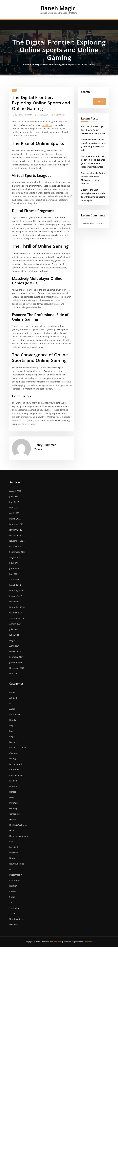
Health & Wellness (18, 825)
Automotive (14, 714)
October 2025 (15, 546)
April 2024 (14, 645)
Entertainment (16, 775)
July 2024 (13, 629)
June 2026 (14, 502)
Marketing (14, 852)
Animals (13, 697)
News (12, 858)
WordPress (57, 941)
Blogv (12, 736)
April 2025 (14, 579)
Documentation (16, 764)
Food (11, 797)
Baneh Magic (58, 8)
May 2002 (14, 673)
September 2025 (17, 552)
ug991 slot (47, 125)
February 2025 (16, 590)
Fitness (12, 791)
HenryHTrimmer (23, 114)
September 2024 (17, 618)
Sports (12, 902)
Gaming (13, 808)
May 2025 (14, 574)
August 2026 (15, 491)
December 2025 (16, 535)
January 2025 (15, 596)
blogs (12, 731)
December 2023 (16, 668)
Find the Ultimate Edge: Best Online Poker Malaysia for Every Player (93, 130)
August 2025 (15, 557)
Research (13, 891)
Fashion (13, 780)
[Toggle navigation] (59, 25)
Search (85, 92)
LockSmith (14, 847)
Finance (13, 786)
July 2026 (13, 496)
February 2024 (16, 657)
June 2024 (14, 634)
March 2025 (15, 585)
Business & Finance (18, 747)
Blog (15, 90)
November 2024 (17, 607)
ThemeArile (88, 941)
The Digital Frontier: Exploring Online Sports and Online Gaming (63, 64)
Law (11, 841)
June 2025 (14, 568)
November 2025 (17, 540)
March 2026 (15, 518)
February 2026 (16, 524)
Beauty (12, 720)
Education (14, 769)
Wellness (13, 924)
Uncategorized (16, 919)
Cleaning (13, 753)
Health (12, 819)
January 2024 (15, 662)
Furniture (13, 802)
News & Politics (16, 863)
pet (11, 869)
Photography (15, 874)
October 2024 (15, 612)
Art (10, 703)
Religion (13, 885)
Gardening (14, 814)
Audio (12, 709)
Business (13, 742)
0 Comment (59, 114)
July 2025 (13, 563)
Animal (12, 692)
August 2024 (15, 623)
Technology (14, 908)
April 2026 (14, 513)
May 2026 (14, 507)
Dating (12, 758)
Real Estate (14, 880)
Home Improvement (18, 836)
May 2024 (14, 640)
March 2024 (15, 651)
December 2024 (16, 601)
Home (26, 64)
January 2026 (15, 529)
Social (12, 897)
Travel (12, 913)
